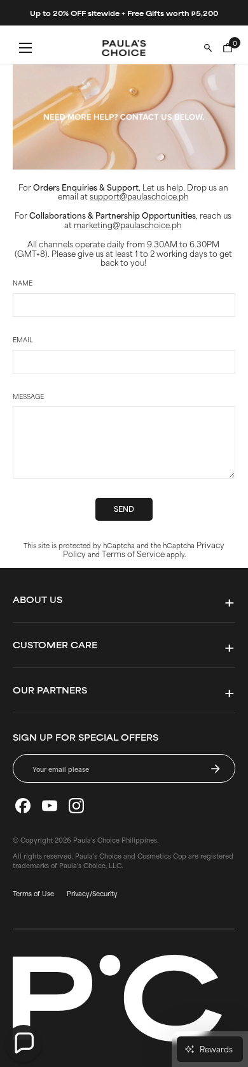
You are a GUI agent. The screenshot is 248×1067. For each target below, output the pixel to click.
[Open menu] (25, 47)
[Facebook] (23, 805)
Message (28, 396)
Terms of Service (133, 553)
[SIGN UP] (215, 768)
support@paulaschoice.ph (139, 196)
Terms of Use (33, 893)
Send (124, 508)
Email (23, 340)
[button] (23, 1043)
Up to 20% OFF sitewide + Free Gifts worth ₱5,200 (124, 13)
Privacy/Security (92, 893)
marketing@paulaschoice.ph (128, 224)
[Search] (207, 47)
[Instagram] (76, 805)
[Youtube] (49, 805)
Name (22, 283)
